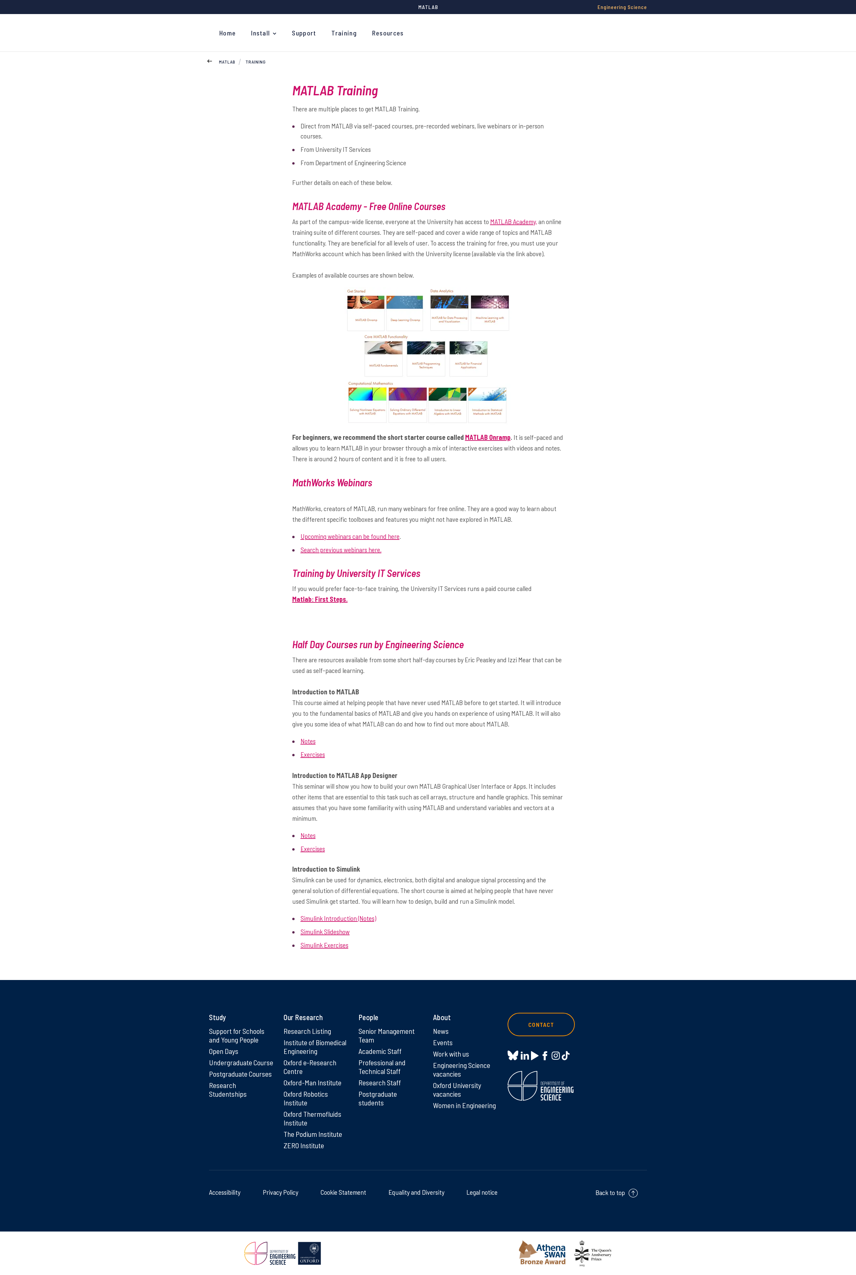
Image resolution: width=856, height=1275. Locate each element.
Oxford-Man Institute (312, 1082)
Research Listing (307, 1030)
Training (343, 32)
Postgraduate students (377, 1098)
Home (227, 32)
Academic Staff (380, 1051)
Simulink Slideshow (325, 931)
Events (443, 1042)
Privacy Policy (280, 1192)
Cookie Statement (343, 1192)
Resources (388, 32)
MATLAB (227, 62)
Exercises (313, 754)
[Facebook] (544, 1055)
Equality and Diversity (416, 1192)
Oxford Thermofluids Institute (312, 1118)
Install (260, 32)
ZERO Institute (304, 1145)
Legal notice (482, 1192)
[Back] (209, 60)
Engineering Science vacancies (461, 1069)
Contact (541, 1024)
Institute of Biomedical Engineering (315, 1046)
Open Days (223, 1051)
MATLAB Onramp (488, 437)
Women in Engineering (464, 1105)
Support (304, 32)
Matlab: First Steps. (320, 599)
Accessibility (224, 1192)
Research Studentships (228, 1089)
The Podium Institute (313, 1134)
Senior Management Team (386, 1035)
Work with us (451, 1053)
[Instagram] (555, 1055)
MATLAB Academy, (513, 221)
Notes (308, 741)
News (441, 1030)
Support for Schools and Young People (236, 1035)
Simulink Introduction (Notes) (338, 918)
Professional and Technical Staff (382, 1066)
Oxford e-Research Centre (310, 1066)
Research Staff (379, 1082)
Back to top (610, 1192)
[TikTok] (565, 1055)
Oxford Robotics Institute (306, 1098)
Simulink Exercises (324, 945)
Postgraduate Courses (240, 1073)
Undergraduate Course (241, 1062)
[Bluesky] (513, 1056)
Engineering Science (622, 7)
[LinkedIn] (524, 1055)
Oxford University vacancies (457, 1089)
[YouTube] (535, 1055)
